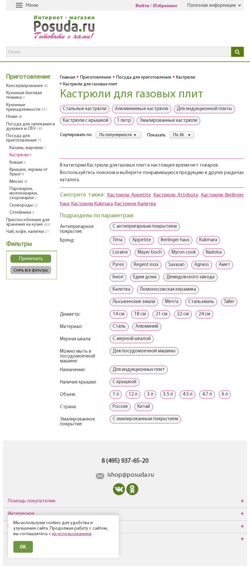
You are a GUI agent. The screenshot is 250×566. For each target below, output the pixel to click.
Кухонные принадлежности (26, 107)
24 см (204, 314)
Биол (118, 277)
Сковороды (23, 205)
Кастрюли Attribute (175, 195)
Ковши (17, 162)
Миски (18, 181)
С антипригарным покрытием (145, 226)
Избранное (165, 5)
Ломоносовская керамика (168, 289)
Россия (120, 406)
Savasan (176, 264)
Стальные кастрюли (84, 109)
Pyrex (118, 264)
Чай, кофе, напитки (27, 231)
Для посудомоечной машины (144, 351)
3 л (150, 394)
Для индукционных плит (139, 369)
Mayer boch (150, 252)
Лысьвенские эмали (134, 301)
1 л (116, 394)
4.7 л (207, 394)
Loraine (120, 252)
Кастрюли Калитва (135, 204)
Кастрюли (20, 155)
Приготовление (28, 77)
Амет (224, 264)
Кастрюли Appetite (129, 195)
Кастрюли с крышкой (85, 120)
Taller (229, 301)
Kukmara (208, 240)
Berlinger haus (175, 240)
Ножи (14, 116)
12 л (133, 394)
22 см (183, 314)
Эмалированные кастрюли (168, 120)
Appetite (141, 240)
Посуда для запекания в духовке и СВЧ (30, 126)
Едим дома (145, 277)
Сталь (119, 326)
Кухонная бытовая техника (24, 95)
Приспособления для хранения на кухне (28, 222)
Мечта (171, 301)
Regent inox (146, 264)
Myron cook (184, 252)
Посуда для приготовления (23, 138)
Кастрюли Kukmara (92, 204)
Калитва (121, 289)
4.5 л (187, 394)
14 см (118, 314)
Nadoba (214, 252)
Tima (117, 240)
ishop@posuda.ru (130, 475)
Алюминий (146, 326)
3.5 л (168, 394)
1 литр (124, 120)
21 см (161, 314)
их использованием (71, 534)
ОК (23, 547)
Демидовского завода (190, 277)
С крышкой (124, 382)
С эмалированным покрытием (145, 419)
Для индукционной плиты (204, 109)
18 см (140, 314)
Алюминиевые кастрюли (141, 109)
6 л (225, 394)
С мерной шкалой (132, 338)
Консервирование (27, 85)
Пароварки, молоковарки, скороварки (23, 193)
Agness (201, 264)
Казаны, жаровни (27, 147)
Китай (143, 406)
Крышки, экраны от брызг (28, 172)
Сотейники (21, 212)
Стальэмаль (201, 301)
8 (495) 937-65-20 (125, 461)
